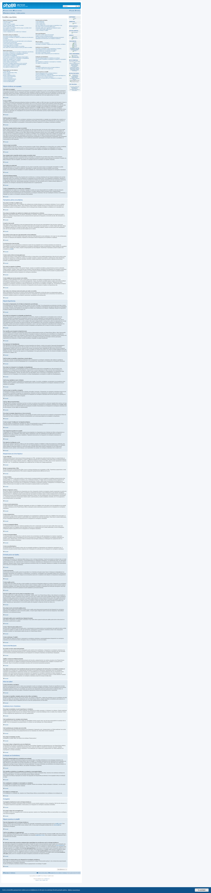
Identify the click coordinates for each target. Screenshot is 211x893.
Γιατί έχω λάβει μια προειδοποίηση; (10, 61)
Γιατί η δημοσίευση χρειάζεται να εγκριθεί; (11, 65)
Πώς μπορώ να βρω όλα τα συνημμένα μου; (44, 68)
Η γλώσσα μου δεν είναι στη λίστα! (10, 42)
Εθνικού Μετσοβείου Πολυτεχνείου (74, 66)
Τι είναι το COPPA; (6, 22)
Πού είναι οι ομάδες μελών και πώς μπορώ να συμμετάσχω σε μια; (49, 25)
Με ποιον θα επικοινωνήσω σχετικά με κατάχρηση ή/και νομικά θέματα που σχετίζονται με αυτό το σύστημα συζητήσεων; (51, 76)
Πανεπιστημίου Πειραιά (74, 69)
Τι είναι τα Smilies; (6, 73)
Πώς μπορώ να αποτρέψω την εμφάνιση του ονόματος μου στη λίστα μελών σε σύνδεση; (18, 38)
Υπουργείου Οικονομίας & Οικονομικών (74, 90)
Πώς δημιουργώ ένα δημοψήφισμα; (10, 55)
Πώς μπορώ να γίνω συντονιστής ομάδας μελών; (45, 26)
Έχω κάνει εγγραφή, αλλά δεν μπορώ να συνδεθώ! (13, 25)
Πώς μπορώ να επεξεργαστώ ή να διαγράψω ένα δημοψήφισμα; (16, 58)
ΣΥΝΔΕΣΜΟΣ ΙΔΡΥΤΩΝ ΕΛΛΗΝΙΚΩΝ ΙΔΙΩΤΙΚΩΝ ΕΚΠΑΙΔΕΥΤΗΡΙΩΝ (74, 49)
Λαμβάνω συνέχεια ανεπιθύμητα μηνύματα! (44, 36)
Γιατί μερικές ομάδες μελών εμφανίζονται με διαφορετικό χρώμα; (48, 27)
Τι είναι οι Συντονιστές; (40, 22)
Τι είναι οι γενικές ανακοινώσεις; (9, 76)
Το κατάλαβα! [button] (202, 890)
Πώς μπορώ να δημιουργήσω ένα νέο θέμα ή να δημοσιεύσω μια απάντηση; (18, 51)
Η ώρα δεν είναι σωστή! (8, 39)
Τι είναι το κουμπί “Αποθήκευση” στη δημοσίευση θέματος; (14, 64)
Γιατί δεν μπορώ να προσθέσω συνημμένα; (11, 60)
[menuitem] (17, 11)
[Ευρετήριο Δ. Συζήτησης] (10, 5)
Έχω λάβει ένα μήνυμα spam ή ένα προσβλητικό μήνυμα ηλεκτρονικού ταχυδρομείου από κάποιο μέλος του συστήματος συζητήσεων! (50, 38)
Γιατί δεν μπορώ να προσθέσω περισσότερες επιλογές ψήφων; (15, 56)
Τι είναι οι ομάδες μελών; (40, 24)
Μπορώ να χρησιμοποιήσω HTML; (10, 72)
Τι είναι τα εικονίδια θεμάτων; (9, 81)
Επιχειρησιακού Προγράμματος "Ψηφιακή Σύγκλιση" (74, 78)
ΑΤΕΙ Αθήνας (74, 70)
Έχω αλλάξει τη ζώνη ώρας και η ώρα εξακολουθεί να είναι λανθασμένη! (17, 41)
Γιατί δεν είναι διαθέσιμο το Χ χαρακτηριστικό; (44, 74)
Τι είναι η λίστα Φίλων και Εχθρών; (42, 42)
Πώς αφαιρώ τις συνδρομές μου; (42, 63)
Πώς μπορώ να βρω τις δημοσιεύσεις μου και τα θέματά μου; (48, 53)
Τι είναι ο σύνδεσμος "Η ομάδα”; (42, 30)
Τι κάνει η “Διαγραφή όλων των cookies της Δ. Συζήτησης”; (15, 31)
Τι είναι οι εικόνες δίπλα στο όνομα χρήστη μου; (12, 43)
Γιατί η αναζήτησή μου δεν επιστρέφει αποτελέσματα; (46, 49)
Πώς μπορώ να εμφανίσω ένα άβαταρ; (10, 44)
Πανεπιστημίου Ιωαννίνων (74, 68)
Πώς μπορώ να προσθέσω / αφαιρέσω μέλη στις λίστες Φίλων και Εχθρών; (51, 44)
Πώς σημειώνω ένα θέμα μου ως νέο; (10, 67)
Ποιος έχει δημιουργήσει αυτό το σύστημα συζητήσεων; (46, 73)
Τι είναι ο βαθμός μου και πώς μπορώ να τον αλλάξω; (13, 46)
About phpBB (57, 825)
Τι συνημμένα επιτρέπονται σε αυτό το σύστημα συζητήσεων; (48, 67)
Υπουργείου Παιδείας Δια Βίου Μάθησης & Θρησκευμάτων (74, 87)
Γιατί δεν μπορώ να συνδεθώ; (9, 26)
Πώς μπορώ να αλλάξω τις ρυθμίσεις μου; (11, 36)
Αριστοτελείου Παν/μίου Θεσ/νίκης (74, 62)
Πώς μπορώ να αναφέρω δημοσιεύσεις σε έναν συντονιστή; (15, 63)
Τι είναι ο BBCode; (6, 71)
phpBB (11, 249)
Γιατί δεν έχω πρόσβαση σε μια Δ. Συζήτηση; (12, 59)
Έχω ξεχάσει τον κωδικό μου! (9, 29)
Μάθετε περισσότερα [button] (74, 890)
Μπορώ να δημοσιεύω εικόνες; (9, 75)
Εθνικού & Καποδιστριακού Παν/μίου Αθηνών (75, 64)
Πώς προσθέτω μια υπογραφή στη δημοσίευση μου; (13, 54)
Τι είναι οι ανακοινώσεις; (8, 77)
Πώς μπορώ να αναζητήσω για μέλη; (43, 52)
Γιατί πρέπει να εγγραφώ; (8, 21)
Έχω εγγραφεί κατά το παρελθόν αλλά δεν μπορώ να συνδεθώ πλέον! (17, 27)
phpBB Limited (58, 823)
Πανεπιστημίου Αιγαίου (74, 67)
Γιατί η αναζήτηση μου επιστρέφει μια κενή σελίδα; (45, 51)
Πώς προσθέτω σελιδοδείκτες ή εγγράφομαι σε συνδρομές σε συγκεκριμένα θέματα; (51, 60)
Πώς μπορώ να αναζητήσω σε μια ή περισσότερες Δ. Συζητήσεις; (48, 48)
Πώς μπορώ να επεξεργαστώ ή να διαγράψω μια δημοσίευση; (15, 53)
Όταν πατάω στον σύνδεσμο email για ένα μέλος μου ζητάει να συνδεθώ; (17, 47)
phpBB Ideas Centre (40, 835)
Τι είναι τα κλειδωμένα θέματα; (9, 80)
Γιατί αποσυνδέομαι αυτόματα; (9, 30)
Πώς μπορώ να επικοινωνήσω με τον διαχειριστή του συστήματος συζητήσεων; (49, 79)
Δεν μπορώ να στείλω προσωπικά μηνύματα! (45, 34)
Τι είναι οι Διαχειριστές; (40, 21)
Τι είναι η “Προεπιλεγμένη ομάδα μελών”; (44, 29)
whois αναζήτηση (60, 845)
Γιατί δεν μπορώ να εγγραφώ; (9, 24)
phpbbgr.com (47, 878)
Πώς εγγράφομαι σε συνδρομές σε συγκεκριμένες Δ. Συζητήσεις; (48, 61)
